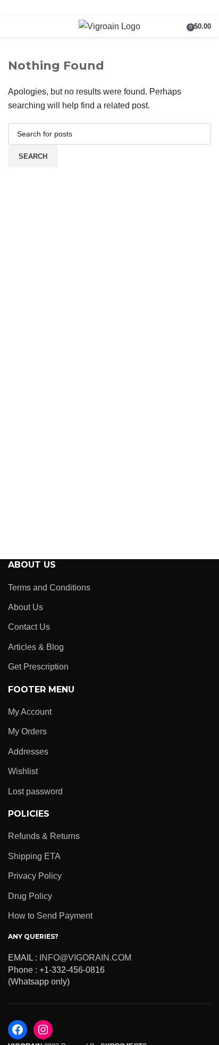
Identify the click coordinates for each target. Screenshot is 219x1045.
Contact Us (29, 626)
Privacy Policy (35, 875)
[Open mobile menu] (12, 26)
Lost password (35, 791)
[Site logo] (109, 25)
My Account (30, 711)
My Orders (27, 731)
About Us (25, 607)
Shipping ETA (34, 856)
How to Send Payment (50, 915)
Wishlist (23, 771)
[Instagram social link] (116, 7)
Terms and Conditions (49, 587)
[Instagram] (43, 1029)
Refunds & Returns (44, 836)
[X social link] (103, 7)
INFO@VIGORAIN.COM (85, 957)
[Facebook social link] (89, 7)
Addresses (28, 751)
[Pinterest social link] (129, 7)
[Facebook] (17, 1029)
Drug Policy (30, 896)
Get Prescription (38, 666)
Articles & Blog (36, 647)
